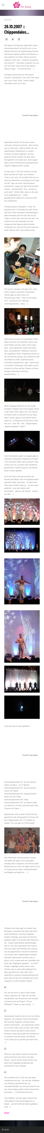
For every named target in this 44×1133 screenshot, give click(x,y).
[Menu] (3, 5)
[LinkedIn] (19, 39)
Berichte (7, 20)
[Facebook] (6, 39)
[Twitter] (13, 39)
